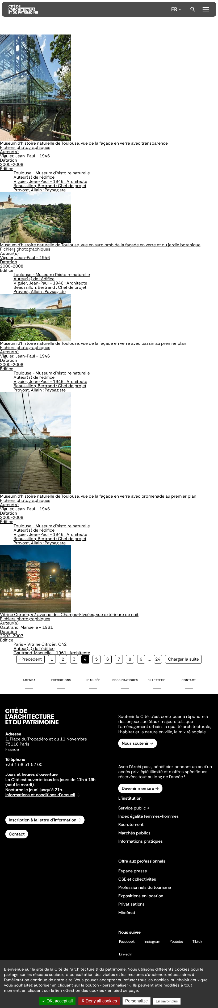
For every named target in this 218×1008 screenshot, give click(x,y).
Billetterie (157, 680)
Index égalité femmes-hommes (148, 816)
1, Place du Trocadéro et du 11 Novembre (46, 739)
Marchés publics (134, 833)
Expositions (61, 680)
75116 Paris (17, 744)
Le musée (93, 680)
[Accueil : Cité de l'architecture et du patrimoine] (89, 9)
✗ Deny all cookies (99, 1001)
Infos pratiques (125, 680)
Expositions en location (140, 896)
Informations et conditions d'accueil (40, 795)
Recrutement (131, 824)
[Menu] (205, 8)
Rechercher (193, 9)
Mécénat (126, 912)
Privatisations (131, 904)
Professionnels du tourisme (144, 887)
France (12, 749)
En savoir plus (167, 1001)
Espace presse (132, 871)
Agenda (29, 680)
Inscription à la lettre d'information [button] (42, 820)
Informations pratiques (140, 841)
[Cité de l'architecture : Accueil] (31, 725)
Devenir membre (138, 788)
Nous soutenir (135, 743)
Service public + (134, 808)
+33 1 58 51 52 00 (24, 764)
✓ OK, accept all (57, 1001)
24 (158, 659)
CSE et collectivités (137, 879)
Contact (189, 680)
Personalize (136, 1001)
